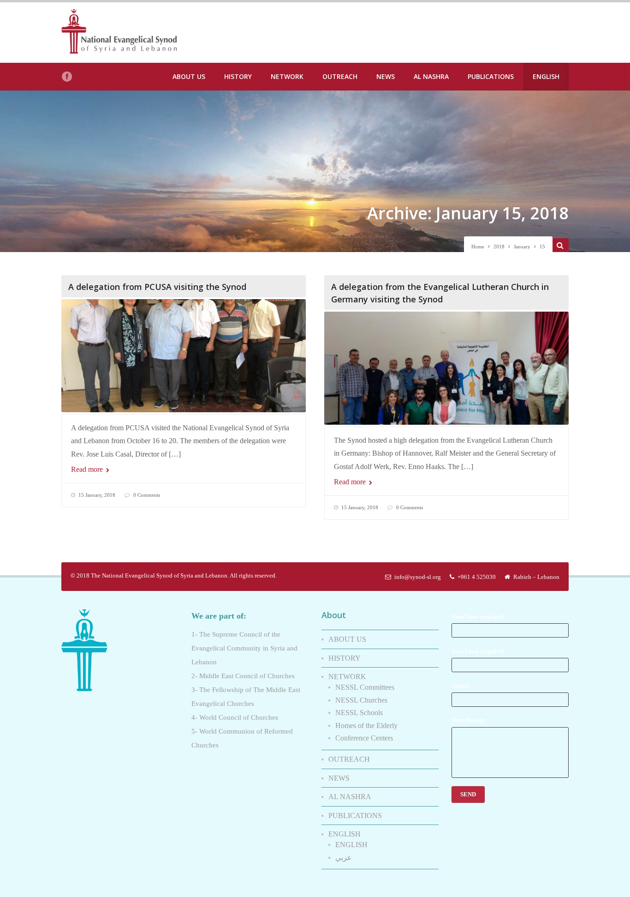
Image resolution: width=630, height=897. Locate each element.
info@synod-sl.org (417, 576)
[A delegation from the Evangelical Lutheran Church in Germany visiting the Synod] (446, 368)
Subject (461, 686)
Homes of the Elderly (366, 725)
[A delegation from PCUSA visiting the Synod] (183, 355)
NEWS (385, 76)
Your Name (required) (478, 617)
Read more (88, 469)
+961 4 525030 (477, 576)
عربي (343, 857)
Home (477, 246)
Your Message (468, 720)
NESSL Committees (364, 687)
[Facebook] (66, 76)
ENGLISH (546, 76)
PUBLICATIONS (491, 76)
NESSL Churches (361, 700)
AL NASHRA (431, 76)
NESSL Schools (359, 712)
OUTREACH (339, 76)
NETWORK (287, 76)
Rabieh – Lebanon (536, 576)
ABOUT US (188, 76)
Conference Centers (364, 738)
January (522, 246)
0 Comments (146, 495)
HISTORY (238, 76)
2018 (499, 246)
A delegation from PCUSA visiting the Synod (157, 286)
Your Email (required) (478, 651)
